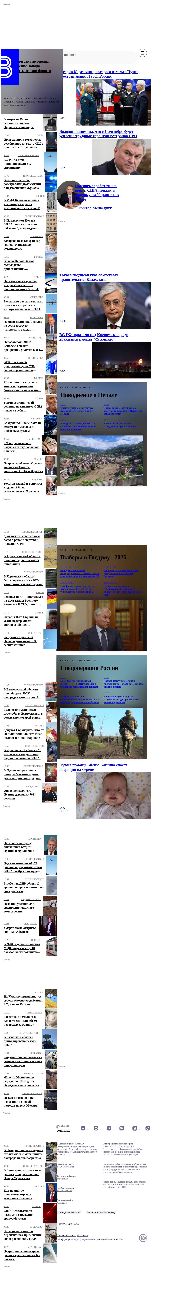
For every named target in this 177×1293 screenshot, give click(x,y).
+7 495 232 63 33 (64, 1190)
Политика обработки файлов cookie (72, 1235)
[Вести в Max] (95, 1128)
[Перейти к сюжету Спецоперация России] (101, 733)
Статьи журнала (69, 1224)
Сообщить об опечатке (68, 1212)
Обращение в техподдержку (101, 1212)
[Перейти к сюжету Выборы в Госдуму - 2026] (101, 625)
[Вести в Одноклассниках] (134, 1128)
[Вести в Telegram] (108, 1128)
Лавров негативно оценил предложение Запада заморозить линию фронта (27, 66)
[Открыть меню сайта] (142, 53)
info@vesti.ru (62, 1178)
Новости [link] (70, 55)
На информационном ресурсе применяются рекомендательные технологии (89, 1239)
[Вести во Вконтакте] (121, 1128)
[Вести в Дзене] (83, 1128)
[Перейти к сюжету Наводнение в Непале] (101, 460)
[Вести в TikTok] (147, 1128)
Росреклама (61, 1203)
